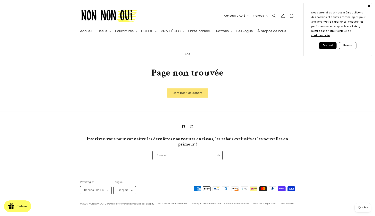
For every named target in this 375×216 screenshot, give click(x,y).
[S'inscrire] (218, 155)
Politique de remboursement (173, 204)
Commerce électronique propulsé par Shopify (129, 204)
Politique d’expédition (264, 204)
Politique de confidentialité (206, 204)
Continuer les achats (188, 93)
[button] (103, 31)
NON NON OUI (96, 204)
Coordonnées (287, 204)
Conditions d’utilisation (236, 204)
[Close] (369, 6)
